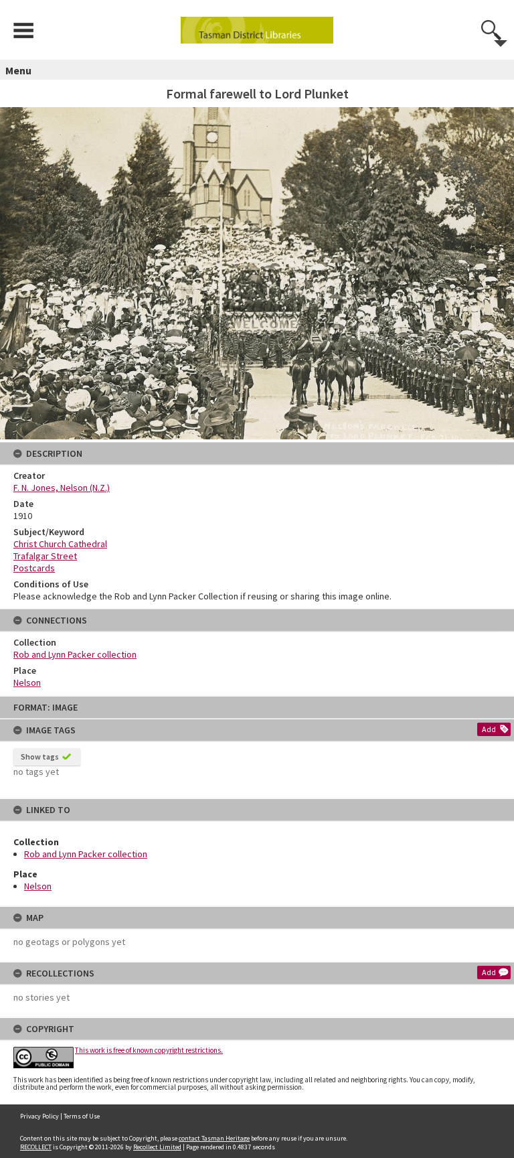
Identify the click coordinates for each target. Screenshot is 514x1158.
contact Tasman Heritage (214, 1138)
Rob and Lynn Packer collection (85, 854)
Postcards (34, 568)
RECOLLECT (36, 1147)
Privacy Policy (39, 1116)
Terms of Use (82, 1116)
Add (489, 729)
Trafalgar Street (45, 556)
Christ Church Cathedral (60, 544)
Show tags (40, 756)
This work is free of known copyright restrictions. (149, 1050)
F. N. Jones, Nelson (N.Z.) (61, 488)
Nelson (38, 886)
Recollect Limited (157, 1147)
